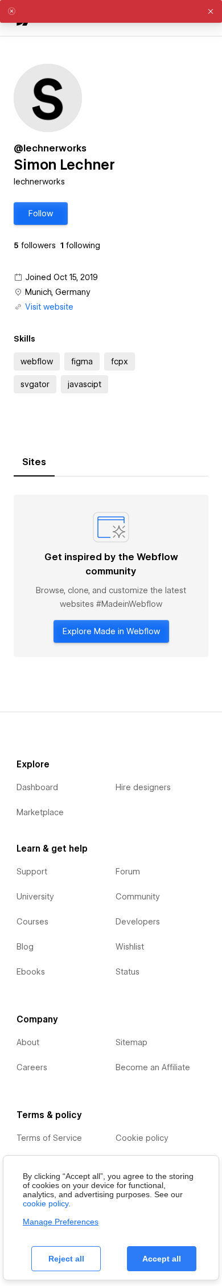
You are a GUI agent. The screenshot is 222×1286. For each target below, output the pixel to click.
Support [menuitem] (32, 871)
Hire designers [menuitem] (143, 787)
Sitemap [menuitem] (131, 1042)
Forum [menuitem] (128, 871)
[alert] (111, 11)
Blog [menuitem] (25, 946)
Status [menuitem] (127, 971)
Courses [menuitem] (32, 921)
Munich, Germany (58, 292)
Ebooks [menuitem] (31, 971)
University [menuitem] (35, 896)
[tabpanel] (111, 575)
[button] (41, 213)
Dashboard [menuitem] (37, 787)
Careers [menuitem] (32, 1067)
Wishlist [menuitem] (130, 946)
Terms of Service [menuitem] (49, 1138)
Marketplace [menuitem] (40, 812)
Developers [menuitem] (138, 921)
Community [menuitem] (138, 896)
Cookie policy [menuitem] (142, 1138)
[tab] (34, 462)
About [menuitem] (28, 1042)
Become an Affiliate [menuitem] (153, 1067)
